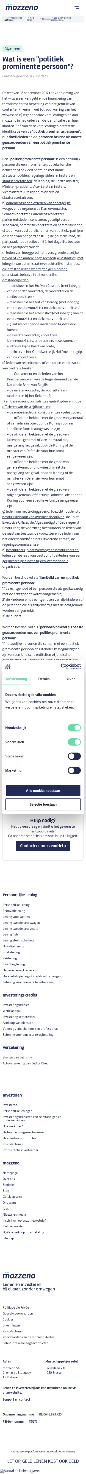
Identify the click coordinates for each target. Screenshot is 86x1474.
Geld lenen (30, 19)
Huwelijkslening (13, 946)
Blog (6, 1190)
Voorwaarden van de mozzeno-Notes (28, 1337)
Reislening (10, 958)
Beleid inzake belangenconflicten (25, 1343)
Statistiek (9, 1185)
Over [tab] (71, 679)
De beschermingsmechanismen (24, 1132)
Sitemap (8, 1238)
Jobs (6, 1208)
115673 (33, 1421)
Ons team (9, 1202)
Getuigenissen (12, 1196)
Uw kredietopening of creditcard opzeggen (32, 976)
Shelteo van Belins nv (17, 1057)
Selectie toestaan (43, 804)
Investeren (10, 1105)
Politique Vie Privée (16, 1307)
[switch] (74, 742)
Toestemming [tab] (16, 679)
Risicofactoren (13, 1144)
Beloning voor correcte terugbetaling (28, 982)
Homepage (10, 1173)
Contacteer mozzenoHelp (43, 846)
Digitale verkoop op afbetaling (23, 1232)
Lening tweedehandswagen (21, 922)
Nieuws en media (14, 1214)
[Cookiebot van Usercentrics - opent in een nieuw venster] (61, 667)
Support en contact (16, 1399)
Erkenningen (11, 1325)
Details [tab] (44, 679)
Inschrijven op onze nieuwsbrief (24, 1220)
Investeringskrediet (16, 1005)
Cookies (8, 1319)
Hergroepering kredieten (19, 970)
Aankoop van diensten (18, 1023)
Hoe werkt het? (13, 1126)
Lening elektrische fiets (18, 940)
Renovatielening (14, 911)
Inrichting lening (14, 964)
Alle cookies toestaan (43, 791)
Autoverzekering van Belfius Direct (26, 1063)
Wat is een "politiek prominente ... (61, 19)
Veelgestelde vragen (15, 19)
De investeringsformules (19, 1138)
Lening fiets (11, 934)
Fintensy (70, 1451)
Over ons (9, 1179)
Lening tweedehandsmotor (21, 928)
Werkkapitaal (12, 1011)
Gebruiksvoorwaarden (18, 1313)
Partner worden (13, 1226)
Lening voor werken (16, 917)
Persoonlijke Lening (16, 905)
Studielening (11, 952)
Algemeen (46, 19)
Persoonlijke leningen (17, 1111)
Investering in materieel (19, 1017)
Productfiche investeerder (20, 1150)
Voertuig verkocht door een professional (30, 1028)
